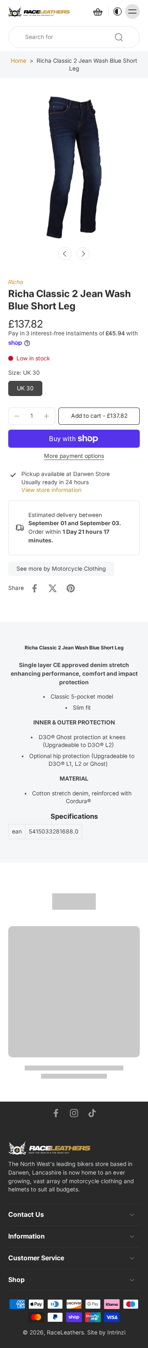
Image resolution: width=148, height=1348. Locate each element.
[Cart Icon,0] (97, 11)
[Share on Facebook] (34, 588)
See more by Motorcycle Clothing (61, 568)
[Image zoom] (74, 168)
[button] (99, 416)
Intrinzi (116, 1332)
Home (18, 60)
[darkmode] (116, 11)
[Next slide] (83, 253)
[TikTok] (92, 1113)
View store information (51, 490)
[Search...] (119, 37)
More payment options (74, 456)
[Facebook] (56, 1113)
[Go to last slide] (65, 253)
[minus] (17, 416)
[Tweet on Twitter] (53, 588)
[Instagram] (74, 1113)
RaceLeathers (65, 1332)
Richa (15, 282)
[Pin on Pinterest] (71, 588)
